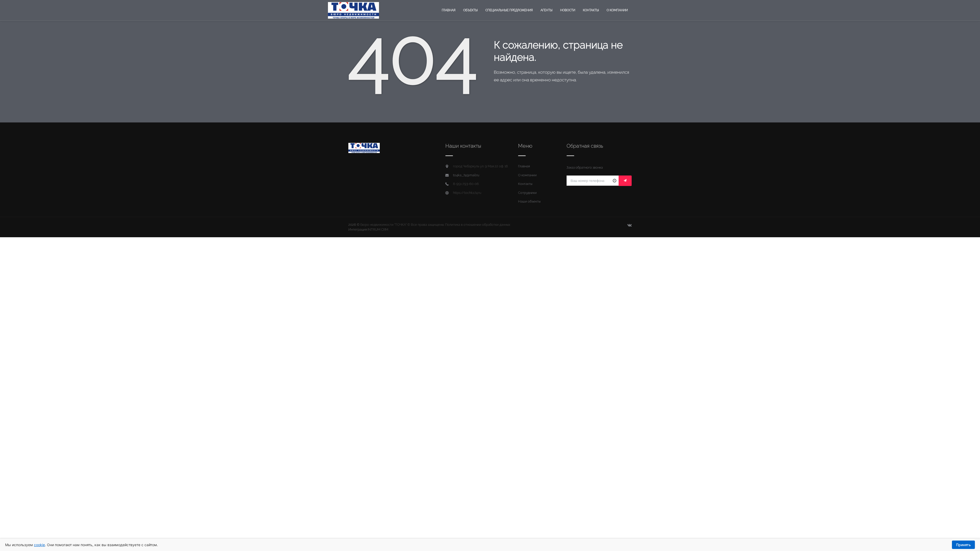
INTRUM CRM (378, 229)
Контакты (591, 10)
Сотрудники (527, 193)
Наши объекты (529, 201)
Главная (449, 10)
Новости (567, 10)
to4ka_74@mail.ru (466, 175)
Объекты (470, 10)
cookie (39, 545)
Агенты (547, 10)
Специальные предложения (509, 10)
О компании (617, 10)
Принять (963, 545)
